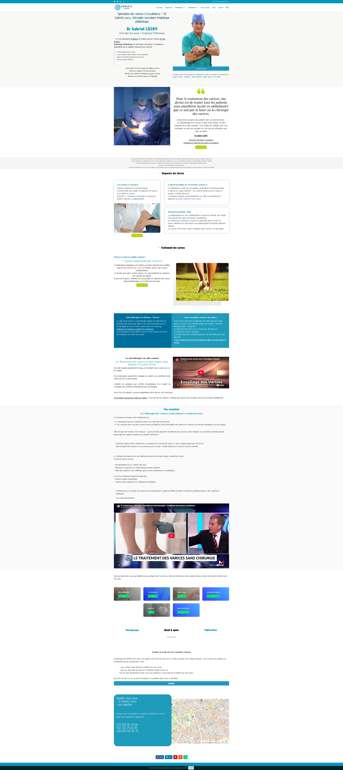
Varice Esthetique (123, 592)
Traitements (192, 7)
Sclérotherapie (153, 592)
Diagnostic (168, 7)
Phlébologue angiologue (179, 220)
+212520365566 (217, 1)
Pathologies (179, 7)
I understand (191, 768)
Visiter (124, 596)
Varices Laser (181, 592)
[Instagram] (120, 1)
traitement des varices (134, 268)
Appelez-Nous (201, 68)
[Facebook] (114, 1)
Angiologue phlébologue (123, 44)
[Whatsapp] (123, 1)
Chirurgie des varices (213, 592)
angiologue (131, 196)
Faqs (213, 7)
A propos (159, 7)
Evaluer (172, 683)
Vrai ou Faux (205, 7)
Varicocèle (151, 608)
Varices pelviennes (183, 608)
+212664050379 (225, 1)
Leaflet (218, 742)
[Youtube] (117, 1)
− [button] (174, 704)
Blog (227, 7)
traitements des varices (192, 198)
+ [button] (174, 701)
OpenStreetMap (225, 742)
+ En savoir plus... (201, 147)
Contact (220, 7)
